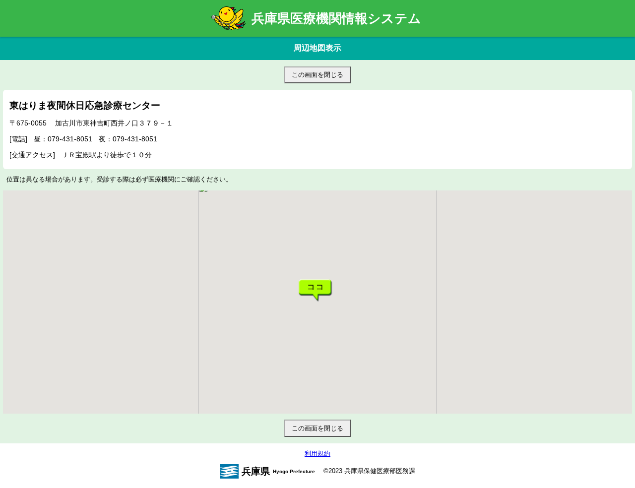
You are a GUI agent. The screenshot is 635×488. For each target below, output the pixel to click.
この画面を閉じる (317, 74)
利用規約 (317, 453)
